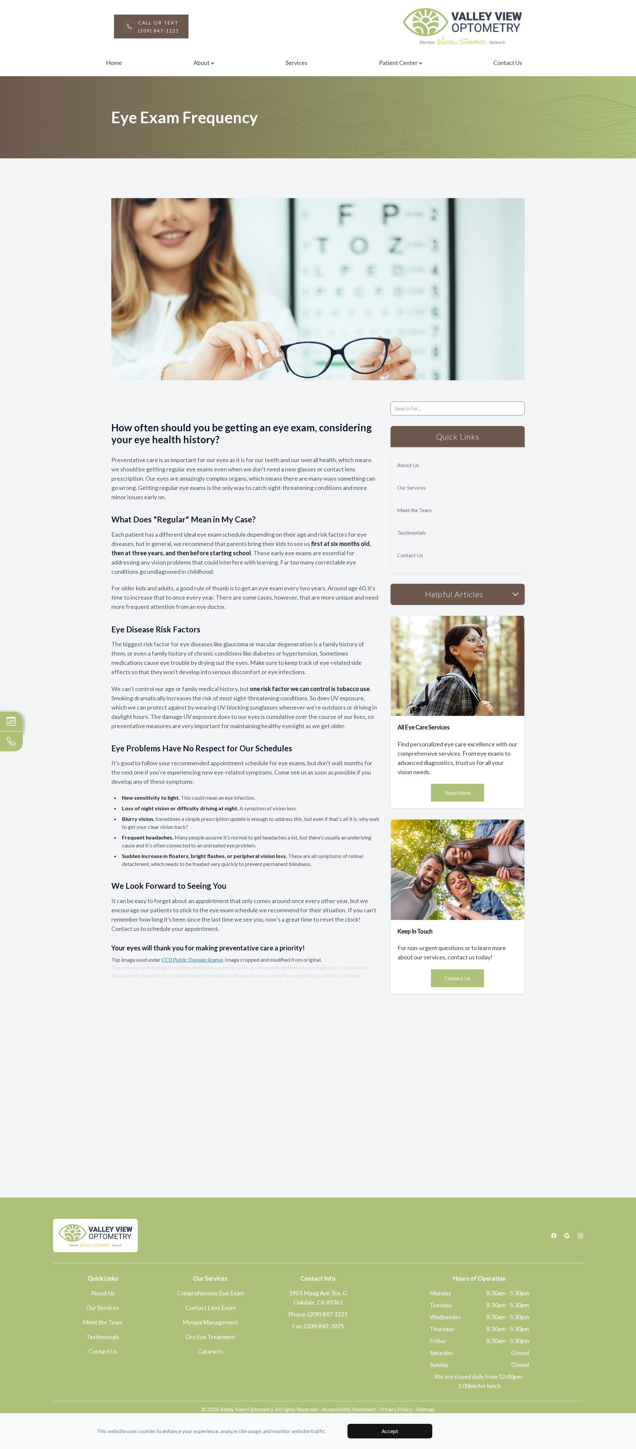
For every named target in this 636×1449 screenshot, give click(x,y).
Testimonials (411, 532)
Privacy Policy (396, 1409)
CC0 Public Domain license (192, 959)
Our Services (411, 487)
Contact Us (507, 62)
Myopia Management (210, 1322)
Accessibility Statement (349, 1409)
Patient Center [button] (398, 62)
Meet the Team (414, 510)
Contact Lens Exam (211, 1307)
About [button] (201, 62)
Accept (390, 1431)
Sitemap (425, 1409)
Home (114, 62)
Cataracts (210, 1351)
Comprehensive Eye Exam (210, 1293)
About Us (408, 465)
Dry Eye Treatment (211, 1336)
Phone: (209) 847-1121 (317, 1314)
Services (296, 62)
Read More (457, 792)
